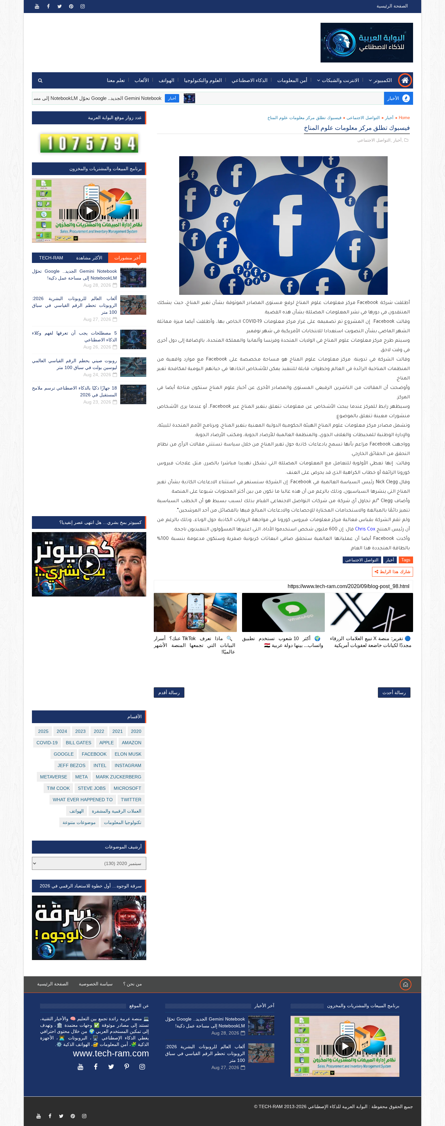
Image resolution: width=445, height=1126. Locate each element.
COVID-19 (47, 742)
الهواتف (166, 80)
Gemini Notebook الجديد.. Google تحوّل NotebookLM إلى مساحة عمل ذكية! (110, 98)
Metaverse (53, 776)
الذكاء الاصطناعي (249, 80)
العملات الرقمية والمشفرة (116, 811)
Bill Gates (78, 742)
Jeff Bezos (71, 765)
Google (64, 754)
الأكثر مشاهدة (89, 257)
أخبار (199, 98)
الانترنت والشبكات (340, 80)
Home (404, 117)
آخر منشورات (127, 257)
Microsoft (127, 788)
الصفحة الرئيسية (392, 5)
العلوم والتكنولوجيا (203, 80)
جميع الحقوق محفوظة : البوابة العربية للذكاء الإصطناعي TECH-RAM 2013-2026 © (333, 1106)
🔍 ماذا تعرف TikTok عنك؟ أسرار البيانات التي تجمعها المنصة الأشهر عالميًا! (194, 645)
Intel (100, 765)
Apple (106, 742)
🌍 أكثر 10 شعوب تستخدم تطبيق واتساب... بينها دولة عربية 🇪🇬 (282, 642)
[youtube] (37, 6)
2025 (43, 731)
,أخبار (398, 140)
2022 (99, 731)
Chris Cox (365, 529)
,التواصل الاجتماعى (374, 140)
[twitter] (60, 6)
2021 (117, 731)
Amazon (131, 742)
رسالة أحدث (394, 692)
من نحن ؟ (132, 983)
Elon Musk (128, 754)
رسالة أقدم (169, 692)
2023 (80, 731)
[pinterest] (71, 6)
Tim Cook (58, 788)
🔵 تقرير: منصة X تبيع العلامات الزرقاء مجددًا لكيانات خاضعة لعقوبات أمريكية (370, 642)
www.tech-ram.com (111, 1053)
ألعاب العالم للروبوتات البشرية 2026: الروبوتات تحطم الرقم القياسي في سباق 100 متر (74, 305)
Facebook (94, 754)
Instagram (128, 765)
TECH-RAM (51, 257)
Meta (81, 776)
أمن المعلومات (292, 80)
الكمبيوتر (383, 80)
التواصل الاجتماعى (363, 117)
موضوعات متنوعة (79, 822)
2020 (136, 731)
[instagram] (82, 6)
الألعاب (142, 80)
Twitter (131, 799)
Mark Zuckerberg (118, 776)
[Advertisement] (151, 38)
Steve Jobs (92, 788)
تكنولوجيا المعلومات (122, 822)
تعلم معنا (116, 80)
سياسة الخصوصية (96, 983)
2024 (62, 731)
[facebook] (48, 6)
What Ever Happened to (83, 799)
